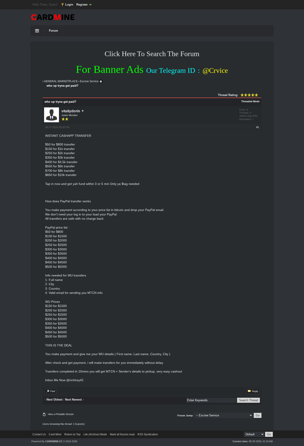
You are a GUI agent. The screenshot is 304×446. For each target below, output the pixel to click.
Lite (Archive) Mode (95, 434)
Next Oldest (54, 399)
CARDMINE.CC (54, 441)
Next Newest (73, 399)
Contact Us (39, 434)
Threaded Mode (250, 101)
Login (69, 4)
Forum (53, 30)
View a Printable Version (61, 414)
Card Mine (55, 434)
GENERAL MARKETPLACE (61, 81)
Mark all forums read (122, 434)
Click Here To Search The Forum (152, 54)
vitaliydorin (70, 111)
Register (82, 4)
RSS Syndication (148, 434)
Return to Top (72, 434)
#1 (257, 127)
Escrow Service (89, 81)
